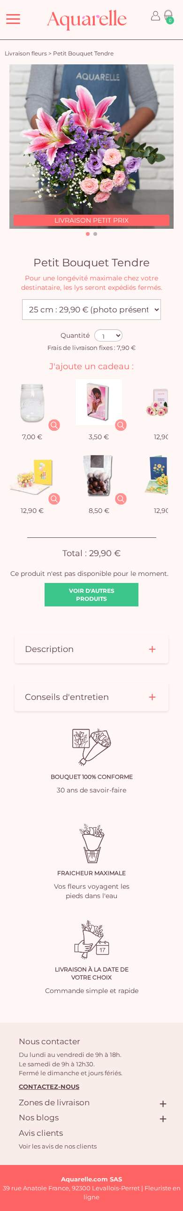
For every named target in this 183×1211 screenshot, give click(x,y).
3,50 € (99, 437)
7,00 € (32, 437)
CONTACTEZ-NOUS (49, 1086)
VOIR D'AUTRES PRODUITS (91, 594)
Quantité (75, 335)
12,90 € (32, 510)
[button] (88, 234)
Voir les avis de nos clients (58, 1146)
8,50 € (99, 510)
